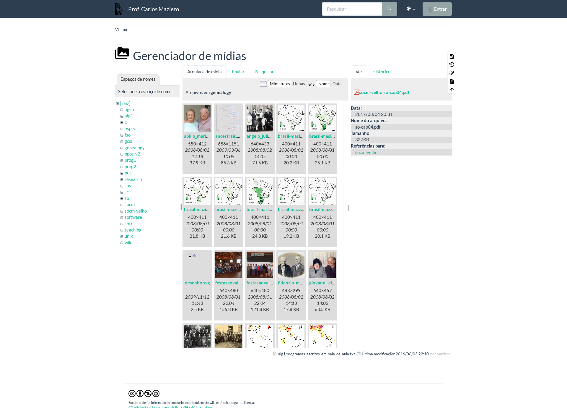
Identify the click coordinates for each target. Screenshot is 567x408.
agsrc (130, 109)
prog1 (130, 160)
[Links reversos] (452, 73)
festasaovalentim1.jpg (237, 282)
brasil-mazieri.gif (232, 209)
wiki (129, 242)
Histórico (381, 71)
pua (128, 172)
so (127, 198)
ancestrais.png (229, 136)
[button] (411, 9)
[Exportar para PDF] (452, 81)
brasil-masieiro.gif (296, 136)
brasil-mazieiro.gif (202, 209)
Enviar (238, 71)
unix (129, 236)
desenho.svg (197, 282)
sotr (129, 223)
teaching (133, 229)
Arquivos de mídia (204, 71)
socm (130, 204)
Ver (359, 71)
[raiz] (125, 103)
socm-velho (136, 210)
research (133, 179)
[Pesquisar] (389, 9)
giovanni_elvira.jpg (327, 282)
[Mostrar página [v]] (452, 56)
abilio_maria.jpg (199, 136)
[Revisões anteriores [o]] (452, 64)
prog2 (130, 166)
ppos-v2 (132, 153)
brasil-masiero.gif (326, 136)
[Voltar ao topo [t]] (452, 89)
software (133, 217)
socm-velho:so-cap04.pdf (384, 92)
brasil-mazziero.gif (327, 209)
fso (128, 134)
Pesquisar (264, 71)
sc (127, 191)
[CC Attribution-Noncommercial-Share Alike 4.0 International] (143, 393)
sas (128, 185)
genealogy (135, 147)
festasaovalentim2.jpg (269, 282)
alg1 (129, 115)
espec (130, 128)
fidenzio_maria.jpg (296, 282)
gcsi (128, 141)
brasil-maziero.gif (264, 209)
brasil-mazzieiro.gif (297, 209)
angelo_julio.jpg (262, 136)
